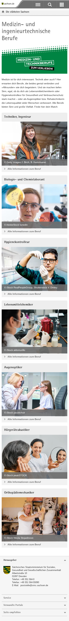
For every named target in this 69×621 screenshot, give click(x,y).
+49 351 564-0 (27, 579)
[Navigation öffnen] (38, 4)
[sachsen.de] (8, 4)
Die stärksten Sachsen (17, 11)
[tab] (34, 560)
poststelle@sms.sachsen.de (34, 585)
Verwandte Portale (13, 605)
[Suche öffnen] (49, 4)
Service (7, 598)
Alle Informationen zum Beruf (24, 168)
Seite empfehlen (12, 612)
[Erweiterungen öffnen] (61, 4)
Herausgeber (10, 560)
